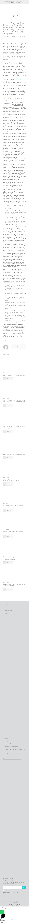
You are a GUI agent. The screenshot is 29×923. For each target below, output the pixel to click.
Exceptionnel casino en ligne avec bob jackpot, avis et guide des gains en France (14, 532)
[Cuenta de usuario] (13, 16)
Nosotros (7, 608)
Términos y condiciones (11, 747)
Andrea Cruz (13, 36)
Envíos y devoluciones (11, 744)
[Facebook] (10, 905)
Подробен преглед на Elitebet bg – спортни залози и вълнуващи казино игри (13, 479)
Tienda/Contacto (9, 611)
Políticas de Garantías (11, 754)
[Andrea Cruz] (14, 9)
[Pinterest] (16, 905)
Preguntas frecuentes (11, 741)
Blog (6, 613)
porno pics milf (18, 79)
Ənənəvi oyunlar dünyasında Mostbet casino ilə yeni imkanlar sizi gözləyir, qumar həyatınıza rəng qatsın (14, 374)
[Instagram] (18, 905)
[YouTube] (13, 905)
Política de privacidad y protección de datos (15, 750)
